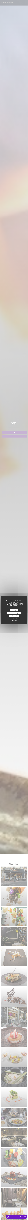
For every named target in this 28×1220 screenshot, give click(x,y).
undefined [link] (14, 620)
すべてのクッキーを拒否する (14, 613)
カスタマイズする (14, 616)
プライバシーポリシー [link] (14, 618)
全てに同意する (14, 610)
